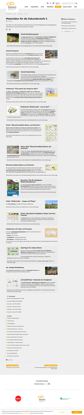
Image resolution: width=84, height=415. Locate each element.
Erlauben (77, 412)
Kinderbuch (46, 109)
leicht (40, 261)
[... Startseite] (12, 6)
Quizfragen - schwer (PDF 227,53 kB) (14, 309)
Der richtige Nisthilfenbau (12, 353)
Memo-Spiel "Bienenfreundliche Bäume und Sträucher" (17, 334)
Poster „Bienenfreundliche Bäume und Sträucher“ (38, 151)
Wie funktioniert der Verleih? (12, 350)
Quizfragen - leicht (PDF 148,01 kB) (14, 303)
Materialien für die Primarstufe (68, 28)
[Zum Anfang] (62, 31)
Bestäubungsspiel (27, 37)
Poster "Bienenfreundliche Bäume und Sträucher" (17, 331)
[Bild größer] (13, 37)
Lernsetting (28, 43)
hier (36, 80)
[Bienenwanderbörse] (58, 3)
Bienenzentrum (9, 13)
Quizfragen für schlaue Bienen (13, 356)
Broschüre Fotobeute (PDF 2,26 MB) (14, 312)
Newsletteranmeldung (42, 381)
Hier (32, 170)
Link (51, 45)
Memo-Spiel (25, 152)
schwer (46, 261)
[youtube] (53, 3)
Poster (7, 131)
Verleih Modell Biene (11, 323)
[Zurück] (64, 31)
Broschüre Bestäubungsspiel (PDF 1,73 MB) (15, 298)
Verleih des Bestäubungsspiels (13, 318)
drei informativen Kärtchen (18, 231)
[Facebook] (47, 3)
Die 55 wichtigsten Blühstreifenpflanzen (32, 184)
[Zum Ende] (73, 31)
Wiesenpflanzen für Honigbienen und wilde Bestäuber (69, 22)
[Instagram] (50, 3)
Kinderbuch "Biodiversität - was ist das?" (15, 329)
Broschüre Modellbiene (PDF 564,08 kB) (14, 301)
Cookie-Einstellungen (26, 413)
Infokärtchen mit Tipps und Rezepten (14, 347)
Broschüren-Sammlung (14, 270)
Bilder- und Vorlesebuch (13, 91)
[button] (7, 29)
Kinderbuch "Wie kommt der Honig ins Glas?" (15, 326)
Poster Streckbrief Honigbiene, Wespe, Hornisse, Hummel (18, 345)
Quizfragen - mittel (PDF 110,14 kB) (14, 306)
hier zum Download (42, 64)
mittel (43, 261)
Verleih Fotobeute (10, 320)
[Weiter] (71, 31)
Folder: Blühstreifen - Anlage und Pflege (15, 342)
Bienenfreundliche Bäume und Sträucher (15, 337)
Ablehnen (62, 412)
